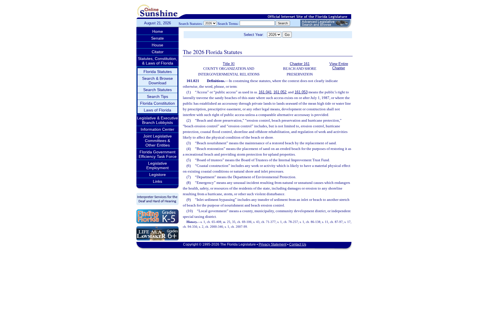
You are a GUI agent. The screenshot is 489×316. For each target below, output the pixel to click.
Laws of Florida (157, 110)
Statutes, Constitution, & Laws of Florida (157, 60)
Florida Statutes (157, 71)
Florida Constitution (157, 103)
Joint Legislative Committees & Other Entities (157, 140)
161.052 (279, 92)
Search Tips (157, 96)
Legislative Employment (157, 165)
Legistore (157, 174)
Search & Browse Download (157, 80)
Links (157, 181)
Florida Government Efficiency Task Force (158, 154)
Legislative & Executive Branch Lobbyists (157, 120)
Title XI (229, 64)
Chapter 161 (300, 64)
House (157, 45)
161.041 (265, 92)
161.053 (301, 92)
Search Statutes (157, 89)
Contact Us (297, 244)
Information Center (157, 129)
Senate (157, 38)
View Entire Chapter (338, 66)
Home (157, 31)
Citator (158, 52)
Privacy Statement (272, 244)
